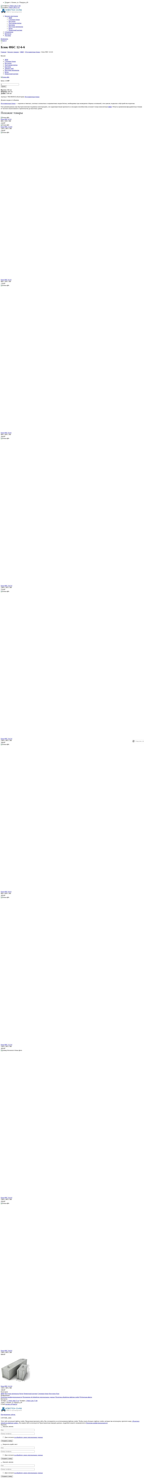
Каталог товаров (13, 52)
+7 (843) (13, 1401)
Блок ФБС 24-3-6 (6, 739)
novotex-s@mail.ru (11, 1404)
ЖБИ (10, 18)
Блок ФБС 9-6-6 (6, 891)
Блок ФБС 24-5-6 (6, 586)
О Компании (9, 32)
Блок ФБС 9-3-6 (6, 280)
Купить (4, 86)
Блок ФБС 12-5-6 (6, 1044)
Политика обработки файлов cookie (67, 1397)
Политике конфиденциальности (97, 1423)
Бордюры (12, 25)
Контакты (8, 34)
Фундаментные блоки (32, 52)
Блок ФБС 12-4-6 (6, 127)
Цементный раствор (15, 30)
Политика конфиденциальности (11, 1397)
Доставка (8, 35)
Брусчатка (12, 21)
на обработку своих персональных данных (28, 1437)
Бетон (11, 28)
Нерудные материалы (16, 26)
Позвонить (4, 39)
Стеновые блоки (14, 19)
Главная (3, 52)
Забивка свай (9, 68)
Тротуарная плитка (15, 23)
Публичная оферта (86, 1397)
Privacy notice (138, 741)
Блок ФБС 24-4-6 (6, 1197)
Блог (57, 1393)
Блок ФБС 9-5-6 (6, 119)
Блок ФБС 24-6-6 (6, 1350)
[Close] (1, 1462)
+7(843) (14, 6)
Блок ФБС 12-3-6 (6, 1386)
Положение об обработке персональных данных (39, 1397)
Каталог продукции (11, 16)
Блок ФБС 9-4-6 (6, 433)
